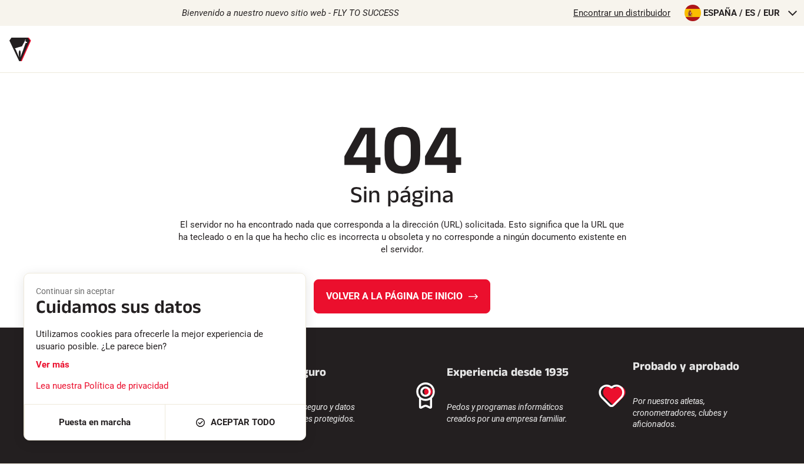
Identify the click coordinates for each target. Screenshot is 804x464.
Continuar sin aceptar (75, 291)
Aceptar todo (243, 422)
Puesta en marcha (95, 422)
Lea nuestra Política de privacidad (102, 385)
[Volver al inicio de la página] (780, 449)
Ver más (52, 364)
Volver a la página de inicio (394, 296)
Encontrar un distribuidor (621, 13)
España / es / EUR (741, 13)
